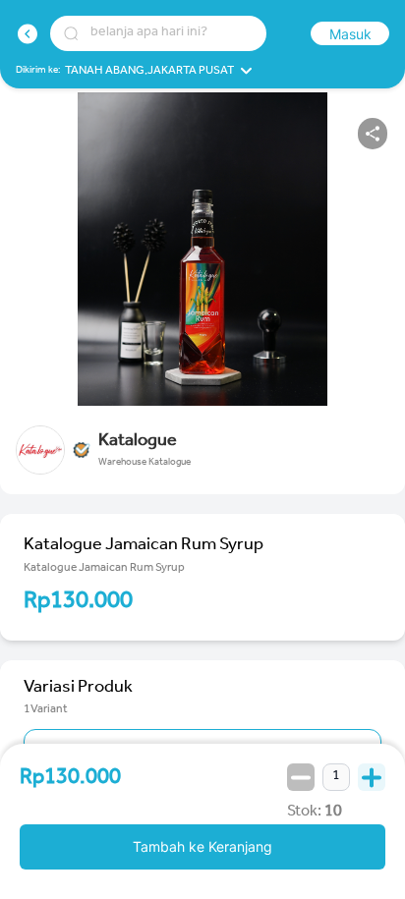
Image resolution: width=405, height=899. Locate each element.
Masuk (350, 34)
